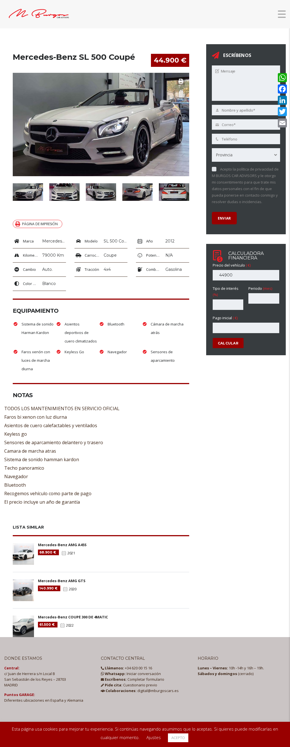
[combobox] (246, 155)
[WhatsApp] (282, 77)
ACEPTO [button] (178, 737)
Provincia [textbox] (224, 155)
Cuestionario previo (130, 685)
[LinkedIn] (282, 100)
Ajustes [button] (153, 737)
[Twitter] (282, 111)
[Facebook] (282, 89)
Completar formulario (134, 679)
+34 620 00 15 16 (128, 668)
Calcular (228, 343)
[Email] (282, 123)
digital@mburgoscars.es (142, 690)
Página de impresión (40, 224)
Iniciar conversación (132, 673)
